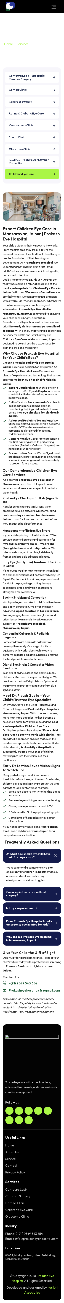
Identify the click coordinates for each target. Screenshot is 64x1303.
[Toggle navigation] (53, 6)
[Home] (10, 6)
